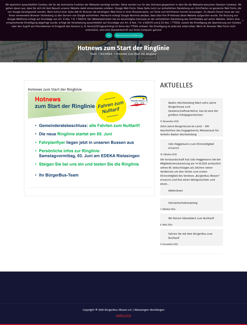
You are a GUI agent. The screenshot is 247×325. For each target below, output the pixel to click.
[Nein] (242, 20)
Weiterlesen (184, 192)
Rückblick (106, 53)
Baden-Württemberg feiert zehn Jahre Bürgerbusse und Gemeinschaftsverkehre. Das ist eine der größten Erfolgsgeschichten (193, 109)
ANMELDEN (123, 315)
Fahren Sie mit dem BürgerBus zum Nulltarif (190, 236)
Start (93, 53)
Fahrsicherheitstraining (182, 203)
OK (108, 35)
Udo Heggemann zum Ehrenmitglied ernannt (191, 146)
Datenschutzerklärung (129, 35)
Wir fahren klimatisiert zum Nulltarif (191, 218)
